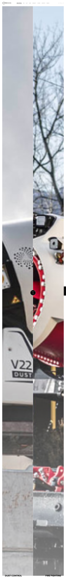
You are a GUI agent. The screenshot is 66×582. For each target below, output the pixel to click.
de (58, 3)
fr (63, 3)
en (61, 3)
